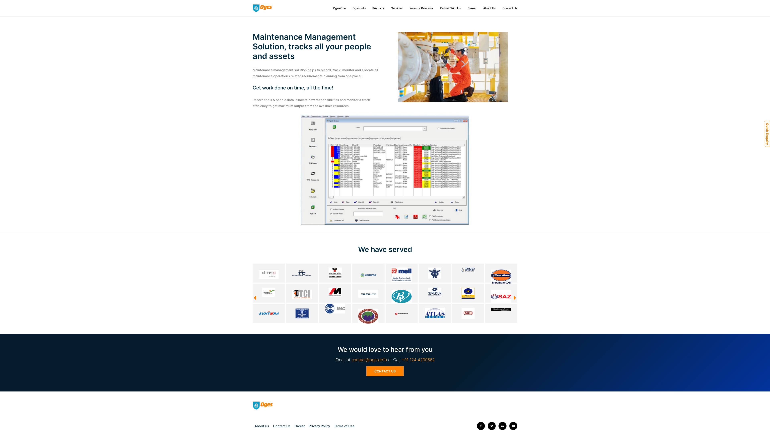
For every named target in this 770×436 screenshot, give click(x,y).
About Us (489, 8)
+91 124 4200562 (418, 359)
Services (397, 8)
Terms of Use (344, 426)
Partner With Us (450, 8)
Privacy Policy (319, 426)
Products (378, 8)
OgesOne (339, 8)
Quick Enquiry (767, 134)
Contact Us (510, 8)
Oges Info (359, 8)
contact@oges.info (369, 359)
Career (472, 8)
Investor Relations (421, 8)
